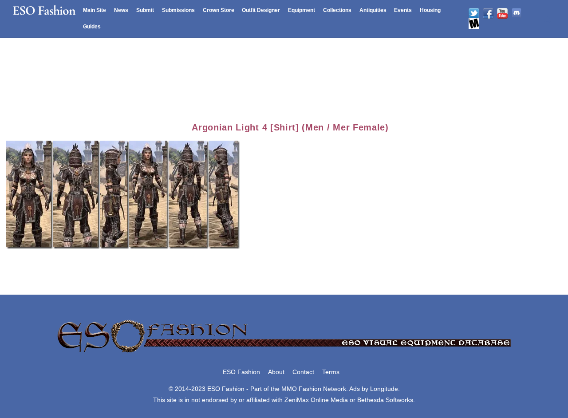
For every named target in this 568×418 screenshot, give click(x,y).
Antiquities (373, 10)
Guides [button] (92, 26)
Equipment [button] (301, 10)
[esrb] (474, 23)
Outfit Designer (261, 10)
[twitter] (474, 13)
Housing (430, 10)
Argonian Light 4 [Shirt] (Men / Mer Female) (290, 127)
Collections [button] (337, 10)
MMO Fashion (301, 388)
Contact (303, 371)
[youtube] (502, 13)
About (276, 371)
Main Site (94, 10)
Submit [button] (145, 10)
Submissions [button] (178, 10)
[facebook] (488, 13)
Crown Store (218, 10)
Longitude (384, 388)
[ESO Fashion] (284, 353)
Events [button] (403, 10)
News (121, 10)
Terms (330, 371)
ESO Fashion (241, 371)
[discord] (516, 13)
